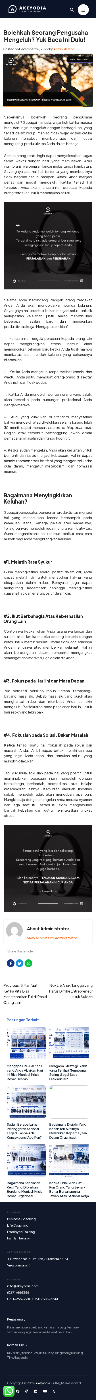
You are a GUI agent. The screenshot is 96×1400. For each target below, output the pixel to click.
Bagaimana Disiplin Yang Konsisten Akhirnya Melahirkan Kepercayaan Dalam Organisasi (68, 1130)
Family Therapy (18, 1238)
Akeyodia (42, 1383)
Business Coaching (21, 1219)
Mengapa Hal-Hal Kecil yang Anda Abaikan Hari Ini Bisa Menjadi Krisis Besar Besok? (25, 1072)
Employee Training (21, 1232)
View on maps (17, 1265)
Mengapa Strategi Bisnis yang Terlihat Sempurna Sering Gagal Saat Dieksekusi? (68, 1072)
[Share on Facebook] (11, 963)
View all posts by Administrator (52, 938)
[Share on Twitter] (19, 963)
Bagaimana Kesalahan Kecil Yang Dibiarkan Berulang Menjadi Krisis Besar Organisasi (24, 1189)
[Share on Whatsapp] (28, 963)
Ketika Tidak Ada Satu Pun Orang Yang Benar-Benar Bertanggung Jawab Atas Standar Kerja (69, 1189)
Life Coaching (17, 1225)
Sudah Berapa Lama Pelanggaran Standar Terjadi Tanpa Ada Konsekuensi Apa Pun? (24, 1130)
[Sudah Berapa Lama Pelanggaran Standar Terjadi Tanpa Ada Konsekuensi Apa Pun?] (26, 1117)
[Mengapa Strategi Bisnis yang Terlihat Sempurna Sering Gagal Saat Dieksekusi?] (69, 1058)
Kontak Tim (16, 1345)
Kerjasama (15, 1319)
